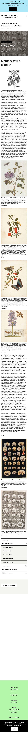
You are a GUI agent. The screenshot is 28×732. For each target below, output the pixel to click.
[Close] (26, 6)
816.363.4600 (14, 702)
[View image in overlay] (14, 78)
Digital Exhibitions (12, 23)
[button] (25, 16)
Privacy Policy (17, 725)
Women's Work (4, 26)
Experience (4, 23)
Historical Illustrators (15, 26)
